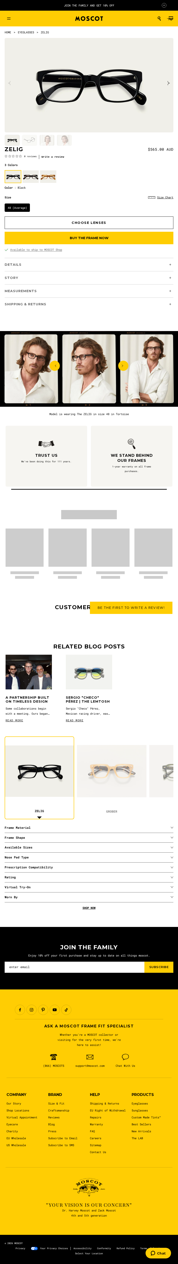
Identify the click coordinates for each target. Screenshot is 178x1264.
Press (52, 1131)
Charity (12, 1131)
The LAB (137, 1138)
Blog (51, 1124)
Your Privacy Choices (54, 1248)
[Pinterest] (43, 1010)
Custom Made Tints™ (146, 1117)
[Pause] (164, 5)
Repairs (95, 1117)
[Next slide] (168, 83)
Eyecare (12, 1124)
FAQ (92, 1131)
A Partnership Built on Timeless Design (27, 700)
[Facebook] (20, 1010)
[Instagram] (31, 1010)
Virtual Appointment (21, 1117)
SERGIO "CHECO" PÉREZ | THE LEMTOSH (88, 700)
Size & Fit (56, 1103)
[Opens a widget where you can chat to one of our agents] (158, 1253)
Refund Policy (126, 1248)
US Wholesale (16, 1145)
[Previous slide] (10, 83)
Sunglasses (140, 1110)
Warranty (96, 1124)
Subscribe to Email (62, 1138)
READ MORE (14, 720)
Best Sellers (141, 1124)
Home (8, 32)
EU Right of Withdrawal (108, 1110)
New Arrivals (141, 1131)
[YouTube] (55, 1010)
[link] (21, 156)
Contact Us (98, 1152)
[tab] (12, 140)
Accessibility (82, 1248)
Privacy (20, 1248)
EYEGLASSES (26, 32)
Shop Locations (17, 1110)
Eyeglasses (140, 1103)
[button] (159, 18)
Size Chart (165, 197)
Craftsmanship (58, 1110)
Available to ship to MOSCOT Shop (36, 249)
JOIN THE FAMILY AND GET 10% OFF (89, 5)
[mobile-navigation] (9, 18)
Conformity (104, 1248)
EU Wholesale (16, 1138)
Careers (95, 1138)
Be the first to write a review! (131, 607)
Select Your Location (89, 1253)
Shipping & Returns (104, 1103)
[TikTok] (66, 1010)
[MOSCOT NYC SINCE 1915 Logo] (89, 18)
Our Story (13, 1103)
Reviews (54, 1117)
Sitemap (95, 1145)
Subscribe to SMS (61, 1145)
